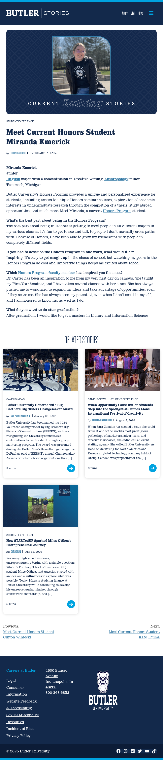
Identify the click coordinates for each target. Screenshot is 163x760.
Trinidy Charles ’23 (18, 153)
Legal (11, 680)
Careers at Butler (21, 670)
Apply (125, 13)
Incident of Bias (20, 728)
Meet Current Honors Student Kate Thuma (134, 631)
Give (141, 13)
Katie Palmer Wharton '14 (20, 415)
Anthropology (116, 179)
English (13, 179)
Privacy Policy (18, 735)
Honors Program (117, 211)
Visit (133, 13)
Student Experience (20, 121)
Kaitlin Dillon (16, 551)
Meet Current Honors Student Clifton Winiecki (28, 631)
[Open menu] (151, 13)
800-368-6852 (57, 692)
